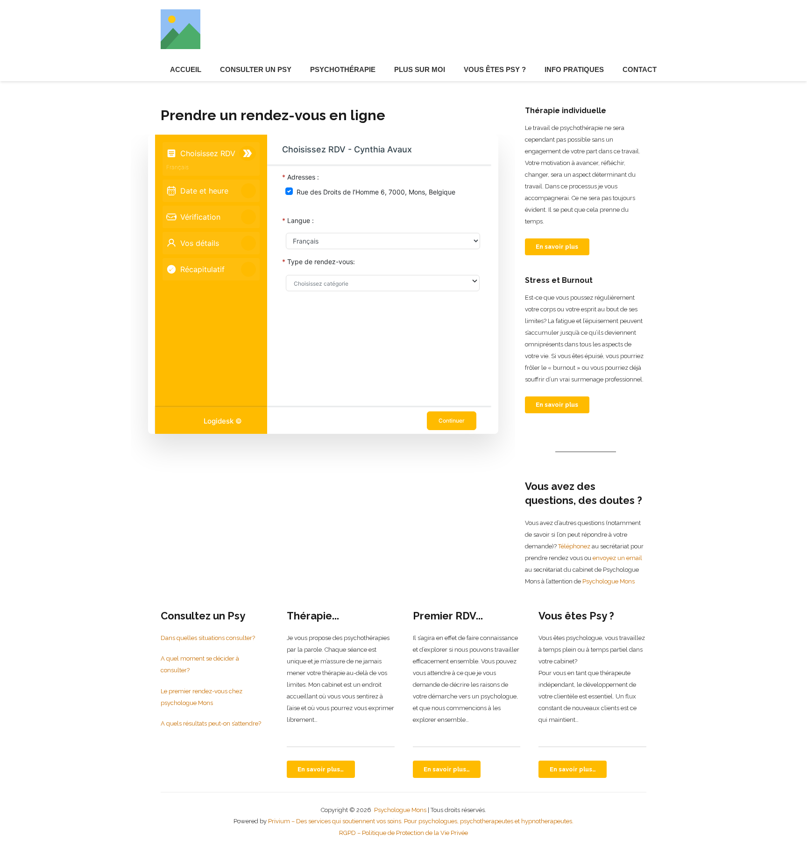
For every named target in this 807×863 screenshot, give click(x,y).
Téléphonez (574, 546)
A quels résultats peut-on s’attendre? (211, 723)
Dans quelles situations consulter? (208, 637)
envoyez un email (617, 557)
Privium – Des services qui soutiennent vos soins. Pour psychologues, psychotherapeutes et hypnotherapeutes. (420, 821)
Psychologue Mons (608, 581)
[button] (295, 69)
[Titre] (180, 29)
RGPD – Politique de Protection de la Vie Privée (403, 832)
